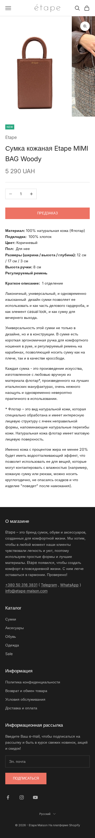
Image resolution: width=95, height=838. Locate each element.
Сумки (10, 619)
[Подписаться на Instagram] (21, 797)
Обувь (10, 636)
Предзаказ (47, 213)
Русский (44, 814)
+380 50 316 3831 (21, 585)
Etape (11, 137)
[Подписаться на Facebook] (8, 797)
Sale (9, 653)
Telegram (49, 585)
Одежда (12, 645)
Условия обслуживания (25, 699)
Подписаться (26, 778)
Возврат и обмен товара (26, 690)
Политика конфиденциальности (32, 682)
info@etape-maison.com (26, 591)
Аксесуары (14, 627)
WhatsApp (69, 585)
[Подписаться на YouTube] (35, 797)
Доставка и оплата (21, 708)
